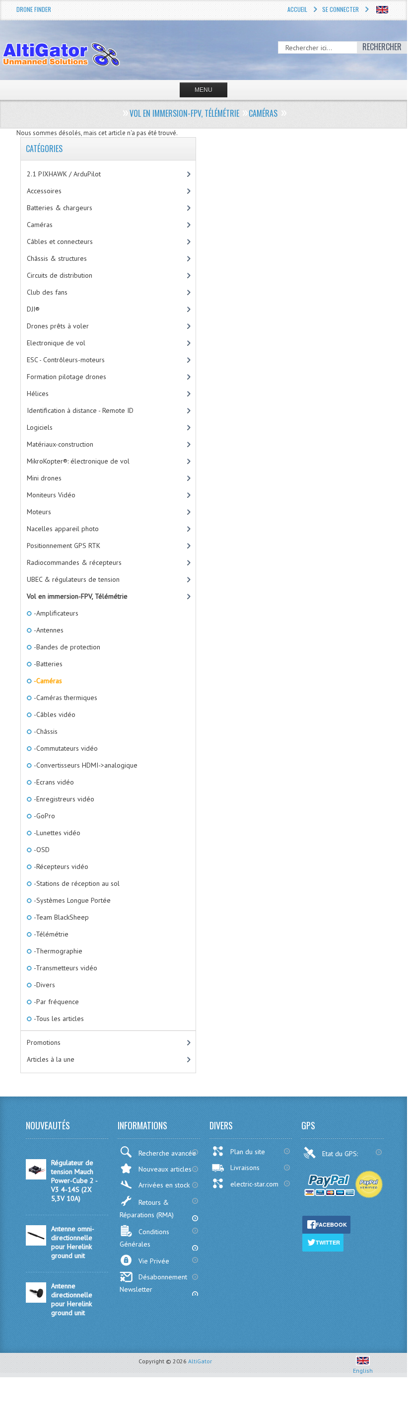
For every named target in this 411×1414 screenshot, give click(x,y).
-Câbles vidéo (53, 714)
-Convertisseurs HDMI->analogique (84, 765)
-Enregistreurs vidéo (63, 798)
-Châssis (45, 731)
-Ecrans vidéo (53, 782)
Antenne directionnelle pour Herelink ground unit (71, 1299)
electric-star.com (254, 1183)
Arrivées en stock (164, 1184)
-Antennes (48, 630)
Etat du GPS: (341, 1153)
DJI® (33, 309)
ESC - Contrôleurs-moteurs (66, 359)
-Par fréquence (55, 1001)
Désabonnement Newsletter (153, 1283)
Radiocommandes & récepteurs (74, 562)
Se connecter (340, 9)
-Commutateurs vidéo (65, 748)
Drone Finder (33, 9)
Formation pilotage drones (66, 376)
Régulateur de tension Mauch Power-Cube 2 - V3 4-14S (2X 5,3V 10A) (74, 1180)
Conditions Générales (144, 1238)
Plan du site (247, 1151)
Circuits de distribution (59, 275)
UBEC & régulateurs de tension (73, 579)
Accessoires (44, 190)
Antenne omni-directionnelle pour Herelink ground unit (72, 1242)
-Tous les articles (58, 1018)
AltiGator (200, 1361)
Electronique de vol (56, 342)
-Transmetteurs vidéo (64, 967)
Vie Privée (153, 1261)
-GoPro (43, 815)
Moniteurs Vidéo (51, 494)
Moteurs (39, 511)
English (363, 1370)
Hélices (38, 393)
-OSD (41, 849)
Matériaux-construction (60, 444)
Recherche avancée (167, 1153)
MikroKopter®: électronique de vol (78, 461)
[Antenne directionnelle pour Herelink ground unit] (36, 1300)
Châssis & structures (57, 258)
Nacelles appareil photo (63, 528)
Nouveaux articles (165, 1169)
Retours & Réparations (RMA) (147, 1208)
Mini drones (44, 477)
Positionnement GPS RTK (63, 545)
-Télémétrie (50, 934)
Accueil (297, 9)
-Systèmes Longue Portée (71, 900)
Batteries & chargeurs (59, 207)
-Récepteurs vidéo (60, 866)
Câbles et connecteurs (60, 241)
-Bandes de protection (66, 646)
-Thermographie (57, 950)
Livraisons (245, 1167)
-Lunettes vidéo (56, 832)
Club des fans (47, 292)
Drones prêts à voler (58, 325)
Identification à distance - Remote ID (80, 410)
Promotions (44, 1042)
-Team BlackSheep (60, 917)
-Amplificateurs (55, 613)
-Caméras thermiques (64, 697)
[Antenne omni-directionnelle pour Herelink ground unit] (36, 1243)
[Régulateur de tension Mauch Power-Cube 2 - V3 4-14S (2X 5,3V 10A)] (36, 1177)
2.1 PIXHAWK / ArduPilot (64, 173)
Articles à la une (50, 1059)
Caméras (40, 224)
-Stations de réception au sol (76, 883)
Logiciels (40, 427)
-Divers (43, 984)
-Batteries (47, 663)
